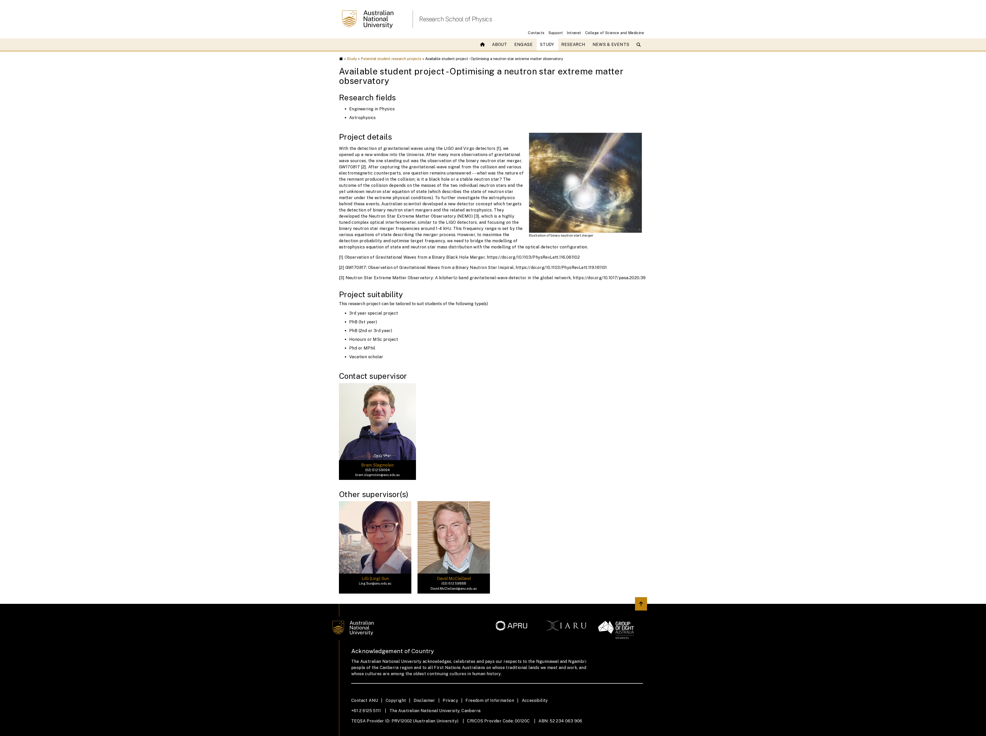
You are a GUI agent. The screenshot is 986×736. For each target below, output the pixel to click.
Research (573, 44)
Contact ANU (364, 700)
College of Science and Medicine (614, 33)
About (499, 44)
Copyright (396, 700)
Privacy (450, 700)
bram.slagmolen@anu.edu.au (377, 475)
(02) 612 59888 (453, 583)
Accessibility (535, 700)
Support (555, 33)
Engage (523, 44)
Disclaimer (424, 700)
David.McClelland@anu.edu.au (454, 588)
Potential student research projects (391, 58)
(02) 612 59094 (377, 470)
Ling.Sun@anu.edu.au (375, 583)
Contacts (536, 33)
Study (547, 44)
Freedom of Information (490, 700)
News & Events (611, 44)
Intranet (574, 33)
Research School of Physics (455, 19)
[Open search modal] (640, 45)
